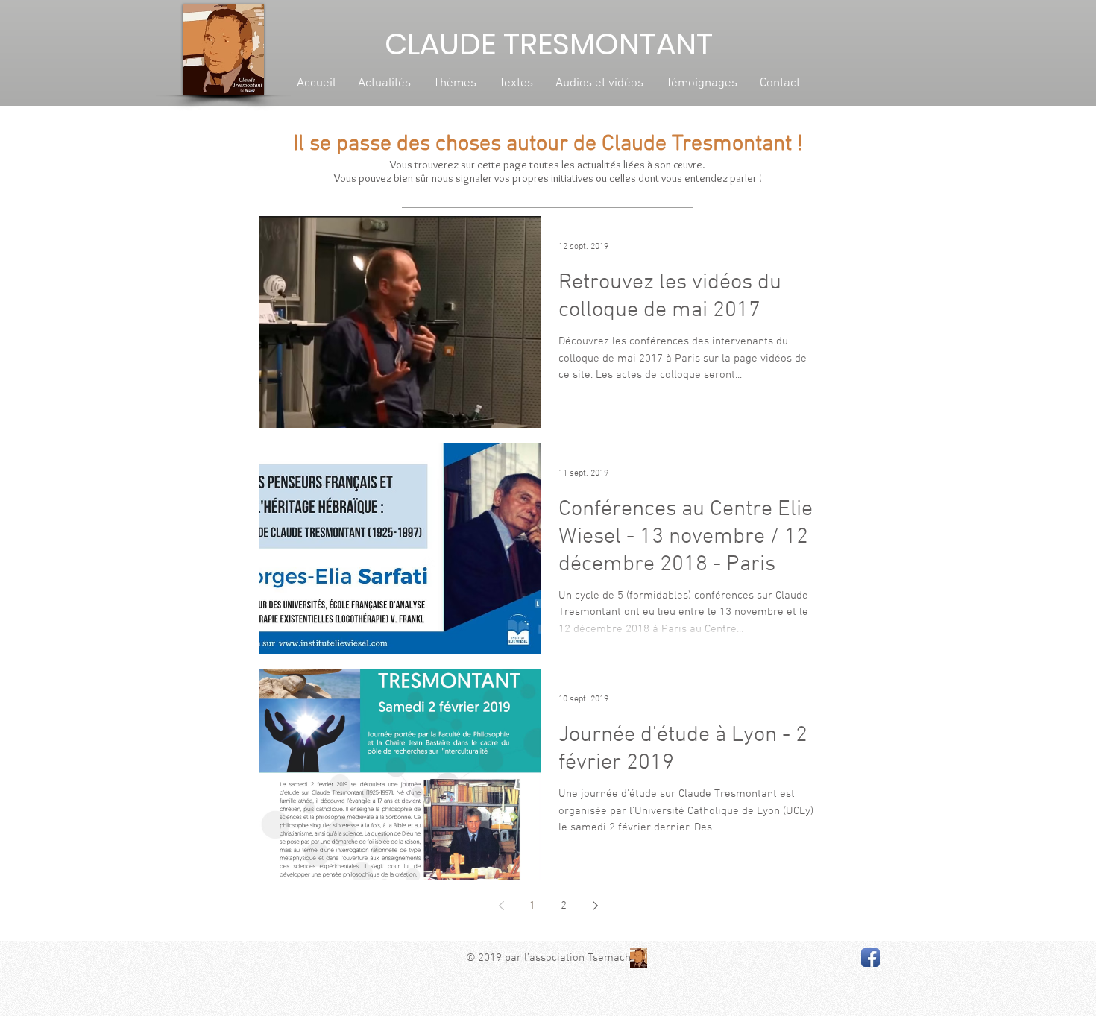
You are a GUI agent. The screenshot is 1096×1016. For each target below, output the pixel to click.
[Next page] (595, 905)
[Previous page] (501, 905)
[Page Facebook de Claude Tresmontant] (870, 957)
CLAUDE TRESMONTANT (549, 44)
